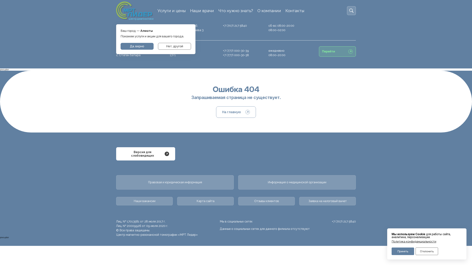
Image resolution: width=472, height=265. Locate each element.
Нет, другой (174, 46)
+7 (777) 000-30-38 (236, 55)
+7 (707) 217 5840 (235, 25)
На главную (231, 112)
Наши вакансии (144, 201)
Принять (403, 251)
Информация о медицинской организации (297, 182)
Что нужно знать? (235, 10)
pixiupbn (4, 69)
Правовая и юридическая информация (175, 182)
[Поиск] (351, 10)
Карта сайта (205, 201)
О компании (269, 10)
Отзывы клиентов (266, 201)
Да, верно (137, 46)
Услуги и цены (171, 10)
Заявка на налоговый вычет (327, 201)
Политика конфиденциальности (414, 241)
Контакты (294, 10)
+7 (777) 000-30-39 (236, 50)
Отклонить (427, 251)
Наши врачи (202, 10)
